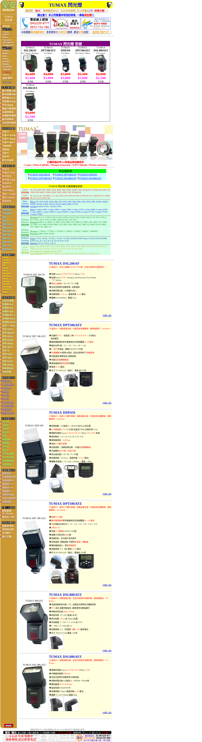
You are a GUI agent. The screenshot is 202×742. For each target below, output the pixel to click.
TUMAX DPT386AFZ (65, 174)
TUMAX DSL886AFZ (90, 178)
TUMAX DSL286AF (40, 174)
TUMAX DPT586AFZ (41, 178)
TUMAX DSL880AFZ (65, 178)
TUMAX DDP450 (88, 174)
